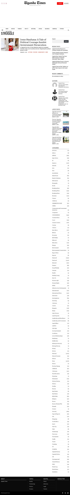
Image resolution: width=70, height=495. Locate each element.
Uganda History (56, 451)
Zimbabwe (54, 471)
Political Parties (56, 381)
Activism (30, 52)
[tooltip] (2, 3)
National (54, 353)
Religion (54, 398)
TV (53, 446)
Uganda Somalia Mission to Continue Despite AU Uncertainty (60, 49)
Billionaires (55, 180)
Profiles (54, 386)
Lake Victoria (55, 313)
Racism (54, 388)
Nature (54, 358)
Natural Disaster (56, 356)
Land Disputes (55, 315)
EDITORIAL (55, 237)
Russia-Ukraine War (57, 403)
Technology (55, 431)
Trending (54, 444)
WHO (53, 464)
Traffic (53, 439)
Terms (44, 481)
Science (54, 409)
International (55, 290)
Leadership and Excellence (58, 318)
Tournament (55, 436)
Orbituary (54, 371)
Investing (54, 300)
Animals (54, 165)
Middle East (55, 341)
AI (52, 160)
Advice (54, 153)
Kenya (53, 310)
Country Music (56, 217)
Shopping (54, 419)
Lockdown (54, 333)
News (46, 52)
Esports (54, 255)
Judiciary (54, 303)
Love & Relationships (57, 336)
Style (53, 429)
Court (53, 220)
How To (54, 278)
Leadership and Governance (59, 320)
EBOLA (54, 232)
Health (54, 273)
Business (54, 195)
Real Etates (55, 393)
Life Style (54, 328)
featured (54, 262)
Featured (35, 52)
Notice (54, 363)
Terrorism (54, 434)
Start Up (54, 426)
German (54, 270)
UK (53, 456)
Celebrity (54, 200)
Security (54, 411)
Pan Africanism (56, 373)
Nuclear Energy (56, 366)
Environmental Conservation (59, 250)
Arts (53, 168)
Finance (54, 265)
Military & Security (57, 343)
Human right (55, 280)
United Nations (56, 461)
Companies (55, 212)
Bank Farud (55, 175)
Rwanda (54, 406)
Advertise (45, 484)
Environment (55, 247)
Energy (54, 245)
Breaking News (56, 188)
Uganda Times (61, 83)
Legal (44, 486)
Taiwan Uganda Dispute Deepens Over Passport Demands (60, 53)
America (54, 163)
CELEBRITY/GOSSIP (57, 203)
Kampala (54, 308)
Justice (54, 305)
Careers (54, 198)
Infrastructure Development (59, 288)
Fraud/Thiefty (55, 268)
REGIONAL (55, 396)
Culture (54, 227)
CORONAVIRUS (56, 215)
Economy (54, 235)
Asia (53, 170)
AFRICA (54, 155)
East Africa (54, 230)
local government (56, 330)
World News (55, 469)
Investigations (55, 298)
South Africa (55, 421)
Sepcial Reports (56, 414)
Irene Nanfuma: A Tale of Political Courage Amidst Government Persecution (33, 42)
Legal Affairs (55, 323)
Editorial (54, 240)
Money (54, 348)
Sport (53, 424)
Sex (53, 416)
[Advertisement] (35, 17)
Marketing (54, 338)
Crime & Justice (56, 222)
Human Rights (41, 52)
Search (54, 39)
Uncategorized (55, 459)
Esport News (55, 252)
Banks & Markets (56, 178)
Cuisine (54, 225)
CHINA (54, 205)
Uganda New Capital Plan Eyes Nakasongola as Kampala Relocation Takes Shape (59, 58)
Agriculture (55, 158)
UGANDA (54, 449)
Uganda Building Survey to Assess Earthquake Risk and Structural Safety (60, 63)
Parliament (55, 378)
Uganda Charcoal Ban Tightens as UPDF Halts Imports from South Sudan (60, 68)
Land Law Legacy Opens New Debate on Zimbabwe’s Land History (63, 86)
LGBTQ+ (54, 325)
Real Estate (55, 391)
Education (54, 242)
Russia (53, 401)
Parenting (54, 376)
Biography (54, 183)
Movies (54, 351)
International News (57, 293)
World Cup (55, 466)
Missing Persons (56, 346)
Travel (53, 441)
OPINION (54, 368)
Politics (54, 383)
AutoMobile (55, 173)
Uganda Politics (56, 454)
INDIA (53, 285)
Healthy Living (55, 275)
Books (53, 185)
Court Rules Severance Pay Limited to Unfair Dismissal (63, 92)
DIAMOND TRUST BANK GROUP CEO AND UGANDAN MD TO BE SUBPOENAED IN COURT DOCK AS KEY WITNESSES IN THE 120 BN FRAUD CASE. (63, 101)
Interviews (54, 295)
